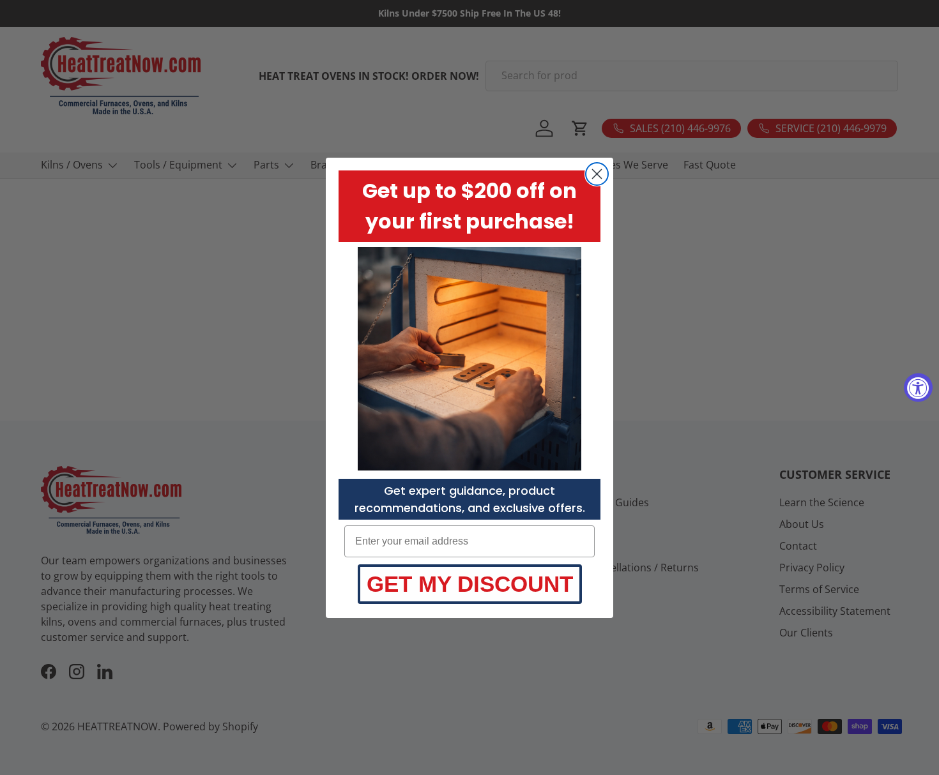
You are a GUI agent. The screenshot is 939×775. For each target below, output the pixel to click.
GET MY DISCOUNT (470, 583)
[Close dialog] (597, 174)
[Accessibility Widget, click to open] (918, 387)
